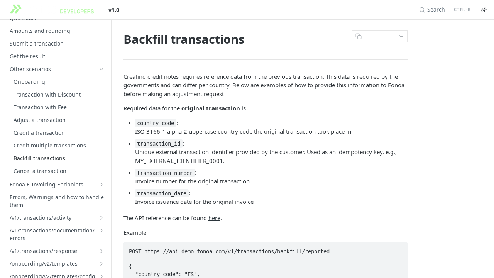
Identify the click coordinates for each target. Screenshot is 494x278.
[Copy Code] (398, 249)
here (214, 218)
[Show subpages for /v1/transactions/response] (101, 251)
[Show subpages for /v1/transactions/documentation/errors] (101, 230)
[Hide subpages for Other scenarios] (101, 69)
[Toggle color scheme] (484, 9)
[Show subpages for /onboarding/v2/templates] (101, 264)
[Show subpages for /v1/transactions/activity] (101, 218)
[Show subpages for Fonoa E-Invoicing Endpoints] (101, 184)
